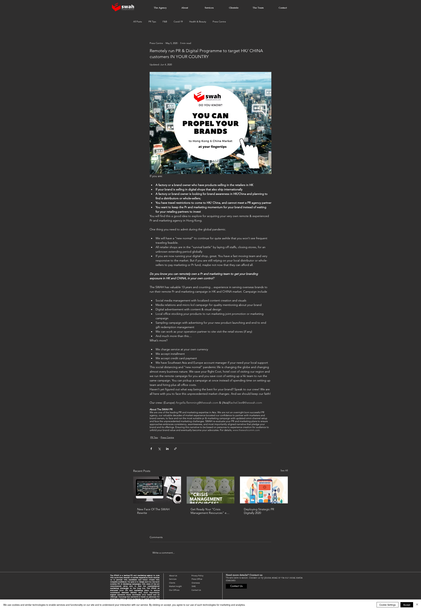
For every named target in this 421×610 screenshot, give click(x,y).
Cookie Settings (387, 604)
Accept (406, 604)
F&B (165, 21)
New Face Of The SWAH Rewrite (153, 511)
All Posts (137, 21)
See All (284, 470)
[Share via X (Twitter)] (159, 448)
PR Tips (152, 21)
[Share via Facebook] (151, 448)
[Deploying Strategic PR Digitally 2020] (264, 490)
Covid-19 (178, 21)
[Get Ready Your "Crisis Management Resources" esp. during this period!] (211, 490)
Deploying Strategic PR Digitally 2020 (259, 511)
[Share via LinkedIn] (167, 448)
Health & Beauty (197, 21)
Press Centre (219, 21)
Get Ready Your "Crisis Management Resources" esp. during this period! (210, 511)
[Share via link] (175, 448)
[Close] (417, 604)
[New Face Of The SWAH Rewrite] (157, 490)
